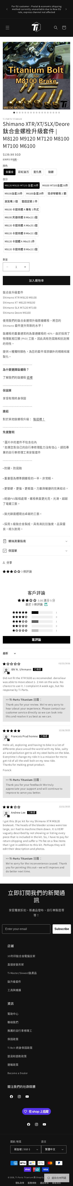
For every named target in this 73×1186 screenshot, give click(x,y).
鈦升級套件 (14, 981)
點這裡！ (39, 419)
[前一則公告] (7, 9)
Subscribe (61, 929)
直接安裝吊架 (15, 964)
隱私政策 (20, 1183)
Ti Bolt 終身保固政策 (19, 1047)
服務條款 (32, 1183)
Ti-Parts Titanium (24, 1177)
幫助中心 (12, 1013)
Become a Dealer (17, 1073)
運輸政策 (12, 1064)
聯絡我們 (12, 1022)
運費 (15, 159)
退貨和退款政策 (17, 1056)
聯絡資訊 (56, 1183)
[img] (11, 664)
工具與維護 (14, 990)
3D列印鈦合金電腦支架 (21, 956)
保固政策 (12, 1039)
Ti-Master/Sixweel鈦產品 (22, 973)
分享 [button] (9, 562)
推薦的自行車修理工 (19, 1030)
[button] (7, 27)
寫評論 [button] (36, 640)
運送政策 (44, 1183)
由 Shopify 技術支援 (43, 1177)
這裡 (30, 377)
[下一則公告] (66, 9)
